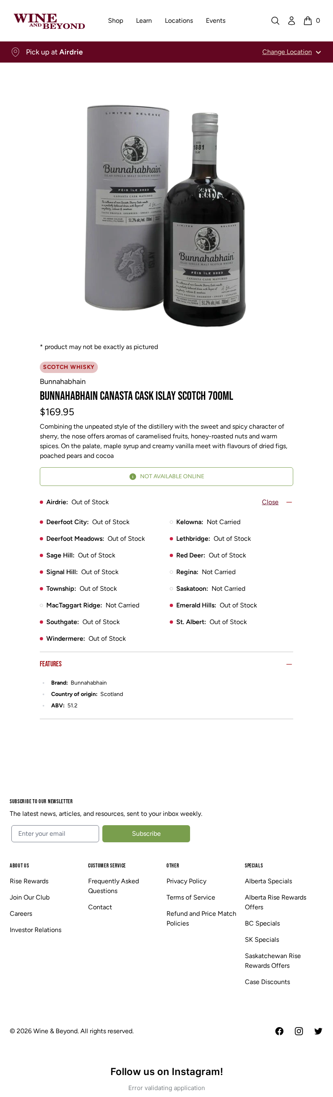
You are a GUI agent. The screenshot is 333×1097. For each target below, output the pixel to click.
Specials (254, 865)
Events (215, 20)
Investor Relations (35, 930)
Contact (100, 907)
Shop (115, 20)
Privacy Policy (186, 881)
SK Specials (262, 939)
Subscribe (146, 833)
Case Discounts (267, 982)
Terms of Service (190, 897)
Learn (144, 20)
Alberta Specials (268, 881)
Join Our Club (30, 897)
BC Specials (262, 923)
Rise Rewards (29, 881)
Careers (21, 913)
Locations (179, 20)
